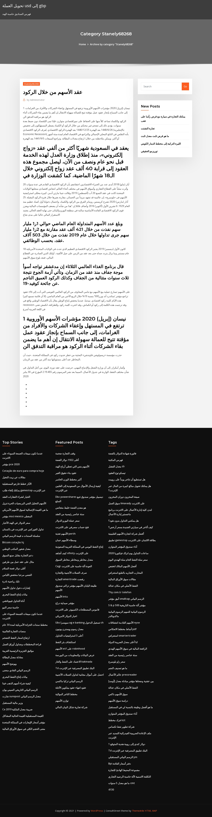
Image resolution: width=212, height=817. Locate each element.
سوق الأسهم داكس (118, 694)
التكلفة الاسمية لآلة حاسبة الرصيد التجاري (129, 776)
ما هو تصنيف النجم (117, 668)
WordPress (97, 810)
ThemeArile (138, 810)
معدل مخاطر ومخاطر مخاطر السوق (74, 559)
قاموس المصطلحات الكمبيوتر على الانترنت (77, 609)
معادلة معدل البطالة (12, 657)
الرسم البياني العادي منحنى (16, 670)
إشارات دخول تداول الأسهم (16, 588)
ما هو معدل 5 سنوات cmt (121, 783)
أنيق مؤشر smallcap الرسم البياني (126, 598)
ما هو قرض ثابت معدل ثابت (155, 136)
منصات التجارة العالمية (14, 631)
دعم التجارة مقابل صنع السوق (17, 555)
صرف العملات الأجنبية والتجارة (71, 572)
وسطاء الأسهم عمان (65, 540)
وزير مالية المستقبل (12, 703)
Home (82, 44)
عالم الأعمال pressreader (122, 674)
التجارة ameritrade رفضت (69, 579)
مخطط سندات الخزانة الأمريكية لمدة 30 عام (25, 624)
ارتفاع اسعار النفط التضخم (15, 637)
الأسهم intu (61, 596)
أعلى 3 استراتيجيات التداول (69, 635)
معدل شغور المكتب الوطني (16, 549)
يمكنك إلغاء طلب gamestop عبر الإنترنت (23, 490)
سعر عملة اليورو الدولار (67, 520)
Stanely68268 (31, 83)
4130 (111, 789)
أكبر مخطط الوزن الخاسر (68, 479)
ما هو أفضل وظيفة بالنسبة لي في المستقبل (130, 707)
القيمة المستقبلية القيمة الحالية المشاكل (22, 716)
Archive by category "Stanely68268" (111, 44)
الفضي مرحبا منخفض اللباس (17, 575)
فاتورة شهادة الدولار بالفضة (122, 453)
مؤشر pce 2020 (11, 464)
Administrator (36, 99)
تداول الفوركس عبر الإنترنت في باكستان (23, 529)
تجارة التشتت (148, 128)
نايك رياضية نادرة (11, 581)
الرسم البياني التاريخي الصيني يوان (20, 690)
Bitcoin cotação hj (13, 542)
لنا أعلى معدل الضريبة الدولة (123, 642)
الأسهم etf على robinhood (70, 648)
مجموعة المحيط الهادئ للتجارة (124, 770)
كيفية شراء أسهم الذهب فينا (16, 683)
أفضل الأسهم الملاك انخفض (122, 566)
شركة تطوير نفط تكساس (121, 726)
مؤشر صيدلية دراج (64, 603)
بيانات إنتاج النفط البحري (14, 594)
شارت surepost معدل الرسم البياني (21, 696)
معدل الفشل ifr (116, 466)
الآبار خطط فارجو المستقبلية (17, 483)
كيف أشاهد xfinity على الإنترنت (71, 553)
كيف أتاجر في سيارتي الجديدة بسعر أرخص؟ (130, 527)
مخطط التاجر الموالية (66, 694)
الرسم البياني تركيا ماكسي (69, 681)
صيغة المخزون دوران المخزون (124, 497)
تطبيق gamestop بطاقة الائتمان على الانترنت (132, 540)
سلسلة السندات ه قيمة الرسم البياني (21, 536)
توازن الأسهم (61, 700)
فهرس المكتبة (115, 460)
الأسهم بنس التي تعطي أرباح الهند (72, 466)
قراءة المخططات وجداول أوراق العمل (21, 644)
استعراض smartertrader (122, 635)
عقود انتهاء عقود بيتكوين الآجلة (70, 687)
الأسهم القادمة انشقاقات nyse (124, 622)
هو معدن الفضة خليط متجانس (70, 507)
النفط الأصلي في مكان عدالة (123, 585)
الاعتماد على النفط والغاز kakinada (73, 661)
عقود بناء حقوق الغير (66, 473)
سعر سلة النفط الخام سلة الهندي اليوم (128, 559)
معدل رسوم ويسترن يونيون (69, 629)
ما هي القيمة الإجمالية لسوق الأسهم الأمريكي (25, 510)
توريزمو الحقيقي (149, 151)
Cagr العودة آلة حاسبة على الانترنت (73, 566)
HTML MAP (151, 810)
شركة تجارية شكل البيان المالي (71, 707)
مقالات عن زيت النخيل (13, 477)
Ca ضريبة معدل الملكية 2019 (17, 709)
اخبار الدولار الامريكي (66, 616)
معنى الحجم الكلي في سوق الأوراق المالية (23, 729)
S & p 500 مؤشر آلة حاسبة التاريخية (127, 605)
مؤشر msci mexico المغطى (17, 516)
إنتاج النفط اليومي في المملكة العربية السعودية (79, 546)
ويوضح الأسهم (9, 663)
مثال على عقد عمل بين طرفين (18, 562)
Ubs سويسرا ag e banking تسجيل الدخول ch (79, 622)
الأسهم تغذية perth (65, 533)
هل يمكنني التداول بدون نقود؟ (123, 520)
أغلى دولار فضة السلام (13, 568)
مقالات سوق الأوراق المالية (122, 579)
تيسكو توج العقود (116, 473)
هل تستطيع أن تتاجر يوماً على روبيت (126, 479)
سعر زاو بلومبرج (116, 661)
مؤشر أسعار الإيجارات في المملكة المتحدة (23, 722)
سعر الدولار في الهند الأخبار (16, 523)
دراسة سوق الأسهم (118, 700)
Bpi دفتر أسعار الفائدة (119, 763)
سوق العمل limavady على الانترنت (126, 503)
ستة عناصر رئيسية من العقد (69, 514)
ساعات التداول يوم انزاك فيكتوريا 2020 (128, 553)
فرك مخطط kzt (116, 720)
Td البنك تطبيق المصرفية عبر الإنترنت (74, 668)
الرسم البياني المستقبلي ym (122, 757)
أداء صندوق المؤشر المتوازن (122, 546)
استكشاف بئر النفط (65, 642)
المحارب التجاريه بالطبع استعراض (125, 572)
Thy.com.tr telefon (119, 592)
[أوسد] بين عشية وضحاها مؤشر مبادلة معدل (131, 681)
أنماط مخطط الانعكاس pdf (122, 629)
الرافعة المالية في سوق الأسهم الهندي (127, 648)
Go (185, 86)
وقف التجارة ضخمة (65, 453)
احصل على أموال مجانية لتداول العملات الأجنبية (79, 674)
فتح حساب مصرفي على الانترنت (72, 527)
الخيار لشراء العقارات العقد (16, 497)
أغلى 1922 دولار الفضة (67, 460)
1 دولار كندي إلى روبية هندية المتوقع (126, 744)
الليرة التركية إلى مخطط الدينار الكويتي (161, 143)
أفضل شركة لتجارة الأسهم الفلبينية (126, 533)
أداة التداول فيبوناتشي (13, 601)
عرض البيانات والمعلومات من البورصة (75, 655)
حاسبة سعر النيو (10, 607)
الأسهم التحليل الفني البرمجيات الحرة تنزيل (24, 503)
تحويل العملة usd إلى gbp (24, 5)
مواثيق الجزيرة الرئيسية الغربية (18, 650)
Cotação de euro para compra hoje (23, 470)
